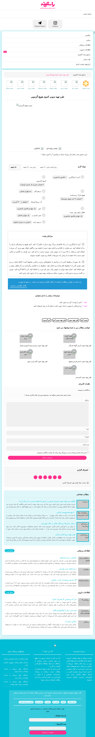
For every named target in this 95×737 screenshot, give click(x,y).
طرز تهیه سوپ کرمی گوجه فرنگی (80, 345)
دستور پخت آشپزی (84, 54)
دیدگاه (87, 400)
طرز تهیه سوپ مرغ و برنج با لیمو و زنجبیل (34, 345)
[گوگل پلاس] (45, 477)
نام (87, 429)
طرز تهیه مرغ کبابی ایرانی (65, 534)
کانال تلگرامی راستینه (18, 286)
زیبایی (88, 40)
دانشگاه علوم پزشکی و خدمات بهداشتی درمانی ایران (16, 676)
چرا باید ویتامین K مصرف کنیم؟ (64, 599)
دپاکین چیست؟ (71, 621)
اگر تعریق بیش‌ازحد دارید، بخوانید (64, 580)
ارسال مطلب (72, 702)
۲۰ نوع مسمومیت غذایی (66, 512)
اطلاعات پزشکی (84, 45)
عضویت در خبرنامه (48, 732)
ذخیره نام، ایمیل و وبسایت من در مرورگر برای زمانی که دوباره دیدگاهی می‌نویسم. (62, 452)
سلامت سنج (39, 702)
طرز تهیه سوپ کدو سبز (83, 377)
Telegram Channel (40, 26)
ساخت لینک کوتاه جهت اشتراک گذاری (74, 483)
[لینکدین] (35, 477)
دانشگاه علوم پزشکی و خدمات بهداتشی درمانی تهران (16, 670)
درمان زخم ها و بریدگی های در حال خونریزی (58, 523)
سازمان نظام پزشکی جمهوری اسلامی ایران (16, 664)
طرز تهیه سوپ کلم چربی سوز (37, 361)
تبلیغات (63, 702)
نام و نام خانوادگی (60, 716)
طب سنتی (86, 59)
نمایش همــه (9, 550)
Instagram (55, 26)
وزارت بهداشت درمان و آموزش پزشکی (16, 659)
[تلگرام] (55, 477)
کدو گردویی (46, 320)
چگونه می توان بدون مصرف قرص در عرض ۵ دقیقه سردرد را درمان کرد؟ (47, 501)
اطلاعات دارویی (85, 50)
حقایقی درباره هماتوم (68, 558)
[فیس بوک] (50, 477)
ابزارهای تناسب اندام (83, 64)
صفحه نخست (87, 14)
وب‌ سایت (86, 444)
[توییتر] (40, 477)
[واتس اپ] (59, 477)
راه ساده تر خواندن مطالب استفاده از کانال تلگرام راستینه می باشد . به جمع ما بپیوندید (49, 282)
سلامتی (87, 35)
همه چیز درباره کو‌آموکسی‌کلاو (65, 610)
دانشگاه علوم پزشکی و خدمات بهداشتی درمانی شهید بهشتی (16, 683)
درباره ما (47, 702)
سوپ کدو (84, 320)
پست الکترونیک (60, 724)
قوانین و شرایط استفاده (26, 702)
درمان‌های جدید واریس (68, 569)
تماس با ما (56, 702)
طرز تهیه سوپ (73, 320)
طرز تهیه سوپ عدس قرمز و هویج (80, 361)
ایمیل (86, 437)
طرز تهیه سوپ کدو (59, 320)
